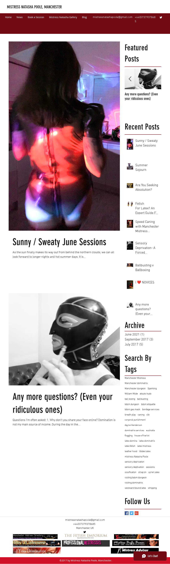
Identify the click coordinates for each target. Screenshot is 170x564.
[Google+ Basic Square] (136, 513)
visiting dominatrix (134, 482)
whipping (152, 488)
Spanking (152, 388)
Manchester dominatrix (136, 383)
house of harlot (141, 435)
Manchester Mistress (135, 378)
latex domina (131, 441)
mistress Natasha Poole (136, 456)
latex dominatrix (147, 441)
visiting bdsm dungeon (136, 477)
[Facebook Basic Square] (126, 513)
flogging (128, 435)
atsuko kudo (145, 393)
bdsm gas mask (132, 409)
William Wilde (131, 393)
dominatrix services (134, 430)
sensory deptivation (134, 467)
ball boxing (130, 399)
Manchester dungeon (135, 388)
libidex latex (144, 451)
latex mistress (144, 446)
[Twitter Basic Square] (131, 513)
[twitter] (161, 17)
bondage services (150, 409)
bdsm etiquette (148, 404)
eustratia (150, 430)
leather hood (131, 451)
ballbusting (142, 399)
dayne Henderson (133, 425)
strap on (142, 472)
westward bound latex (135, 488)
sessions (150, 467)
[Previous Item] (129, 79)
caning (141, 414)
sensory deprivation (134, 462)
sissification (130, 472)
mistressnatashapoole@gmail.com (112, 17)
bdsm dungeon (132, 404)
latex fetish (130, 446)
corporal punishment (135, 420)
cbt (147, 414)
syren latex (153, 472)
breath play (130, 414)
